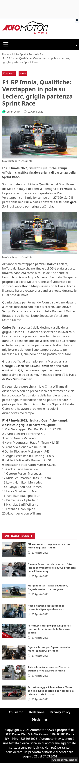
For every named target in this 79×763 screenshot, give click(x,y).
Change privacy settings (64, 759)
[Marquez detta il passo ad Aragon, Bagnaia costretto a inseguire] (14, 591)
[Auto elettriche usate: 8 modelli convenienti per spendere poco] (14, 611)
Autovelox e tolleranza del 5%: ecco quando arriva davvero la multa (48, 668)
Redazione (36, 712)
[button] (75, 44)
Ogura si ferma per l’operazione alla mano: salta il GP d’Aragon (49, 648)
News (23, 73)
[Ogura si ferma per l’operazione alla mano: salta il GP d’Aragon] (14, 652)
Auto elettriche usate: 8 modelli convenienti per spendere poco (46, 607)
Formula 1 (8, 73)
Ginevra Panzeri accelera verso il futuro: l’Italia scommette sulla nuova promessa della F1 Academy (52, 567)
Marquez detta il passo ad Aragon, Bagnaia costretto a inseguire (48, 587)
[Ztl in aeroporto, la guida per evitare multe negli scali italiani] (14, 549)
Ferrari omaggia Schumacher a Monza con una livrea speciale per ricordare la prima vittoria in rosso (51, 691)
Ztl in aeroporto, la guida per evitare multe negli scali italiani (49, 545)
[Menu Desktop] (6, 44)
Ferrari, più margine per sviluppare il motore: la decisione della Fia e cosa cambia (49, 629)
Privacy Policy (60, 712)
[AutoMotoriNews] (25, 28)
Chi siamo (16, 712)
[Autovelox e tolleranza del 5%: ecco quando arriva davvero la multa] (14, 672)
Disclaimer (39, 719)
